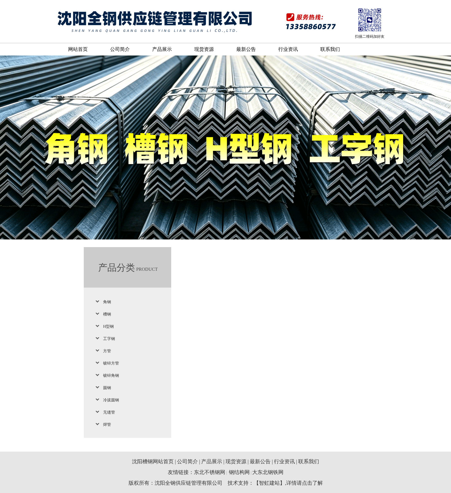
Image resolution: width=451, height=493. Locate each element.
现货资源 (204, 49)
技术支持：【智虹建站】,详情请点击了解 (275, 483)
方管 (107, 351)
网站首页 (78, 49)
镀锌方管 (111, 363)
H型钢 (108, 326)
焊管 (107, 424)
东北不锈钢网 (209, 472)
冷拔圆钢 (111, 400)
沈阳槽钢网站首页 (153, 461)
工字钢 (109, 338)
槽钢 (107, 314)
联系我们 (330, 49)
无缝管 (109, 412)
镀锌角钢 (111, 375)
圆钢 (107, 387)
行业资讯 (288, 49)
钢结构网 (239, 472)
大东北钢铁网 (267, 472)
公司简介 (120, 49)
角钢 (107, 302)
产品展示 (162, 49)
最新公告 (246, 49)
